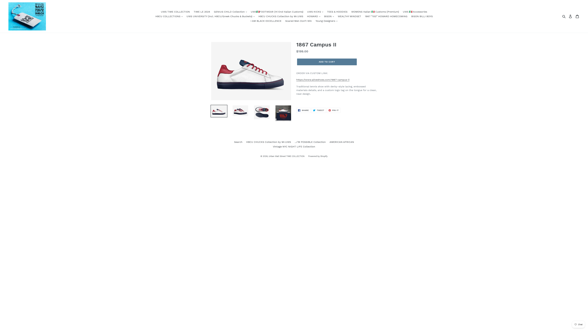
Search (238, 142)
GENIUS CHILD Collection (229, 11)
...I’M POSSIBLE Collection (310, 142)
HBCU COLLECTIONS (168, 16)
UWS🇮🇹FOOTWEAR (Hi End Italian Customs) (277, 11)
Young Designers (326, 20)
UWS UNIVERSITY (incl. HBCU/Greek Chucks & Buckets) (220, 16)
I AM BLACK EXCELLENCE (266, 20)
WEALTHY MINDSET (349, 16)
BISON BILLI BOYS (422, 16)
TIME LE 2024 (202, 11)
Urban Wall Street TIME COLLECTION (287, 156)
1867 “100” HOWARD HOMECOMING (386, 16)
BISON (328, 16)
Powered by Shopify (318, 156)
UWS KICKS (314, 11)
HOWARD (313, 16)
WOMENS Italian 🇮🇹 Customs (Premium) (375, 11)
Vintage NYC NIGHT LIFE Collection (294, 146)
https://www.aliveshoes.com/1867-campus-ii (322, 79)
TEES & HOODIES (337, 11)
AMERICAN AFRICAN (342, 142)
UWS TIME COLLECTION (175, 11)
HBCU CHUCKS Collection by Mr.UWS (280, 16)
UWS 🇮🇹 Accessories (415, 11)
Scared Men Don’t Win (298, 20)
